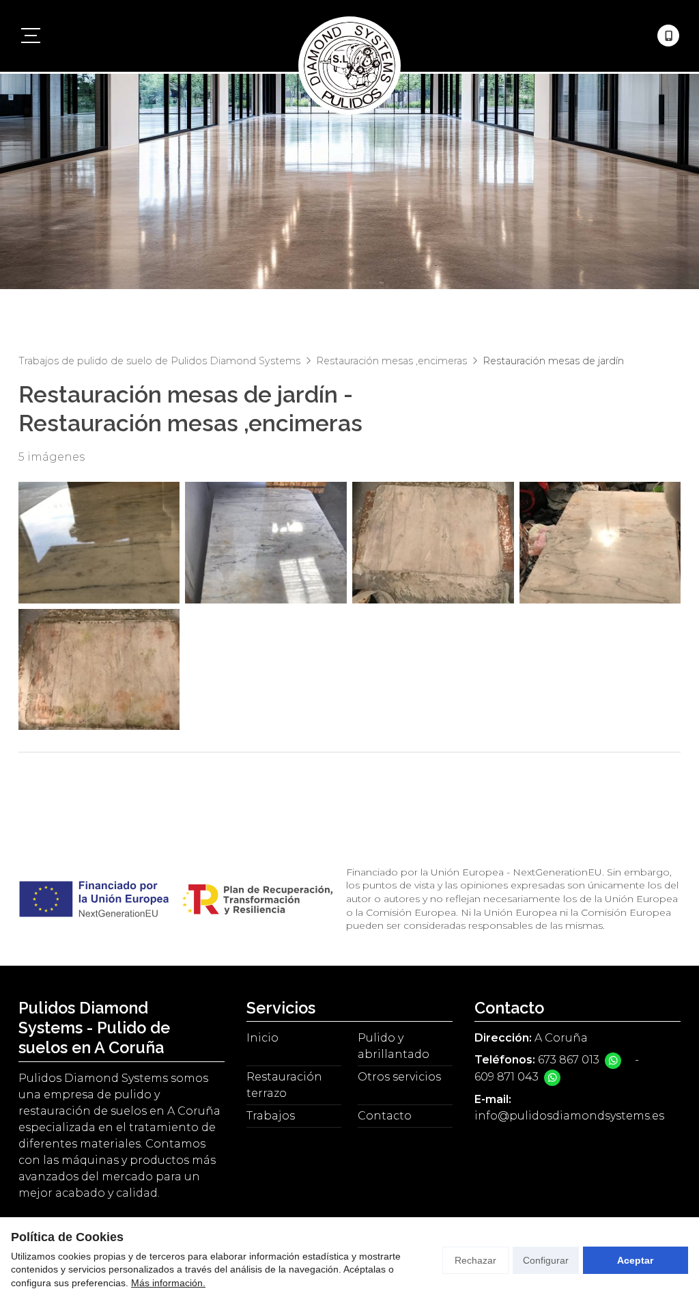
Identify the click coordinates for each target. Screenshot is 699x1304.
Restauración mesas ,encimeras (391, 361)
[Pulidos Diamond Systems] (349, 36)
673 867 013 (568, 1059)
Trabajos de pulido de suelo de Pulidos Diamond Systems (159, 361)
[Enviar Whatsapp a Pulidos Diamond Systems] (613, 1060)
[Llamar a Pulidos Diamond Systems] (668, 35)
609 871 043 (506, 1076)
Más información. (168, 1282)
